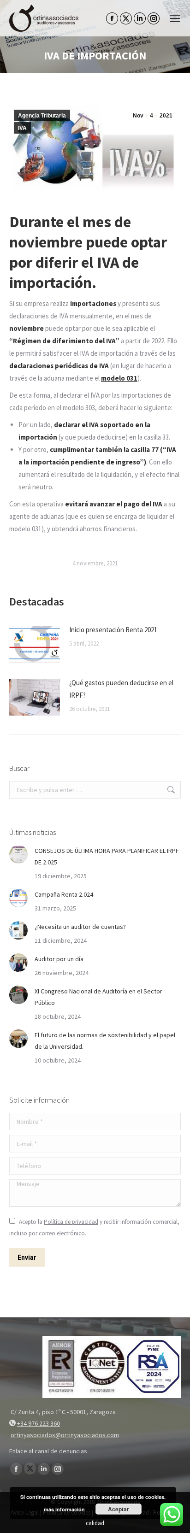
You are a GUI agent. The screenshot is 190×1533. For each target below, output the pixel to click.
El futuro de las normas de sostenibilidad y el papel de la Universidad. (105, 1041)
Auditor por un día (59, 959)
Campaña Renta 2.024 (64, 894)
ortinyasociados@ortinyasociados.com (65, 1435)
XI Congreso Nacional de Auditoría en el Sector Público (98, 997)
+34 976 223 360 (38, 1423)
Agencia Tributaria (42, 115)
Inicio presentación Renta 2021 (113, 629)
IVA (22, 128)
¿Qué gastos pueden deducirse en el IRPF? (121, 688)
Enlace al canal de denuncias (48, 1451)
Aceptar (118, 1509)
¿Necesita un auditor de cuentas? (80, 926)
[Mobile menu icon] (175, 18)
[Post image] (34, 644)
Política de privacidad (71, 1222)
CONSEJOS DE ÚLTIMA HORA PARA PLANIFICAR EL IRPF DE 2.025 (107, 856)
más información (64, 1509)
